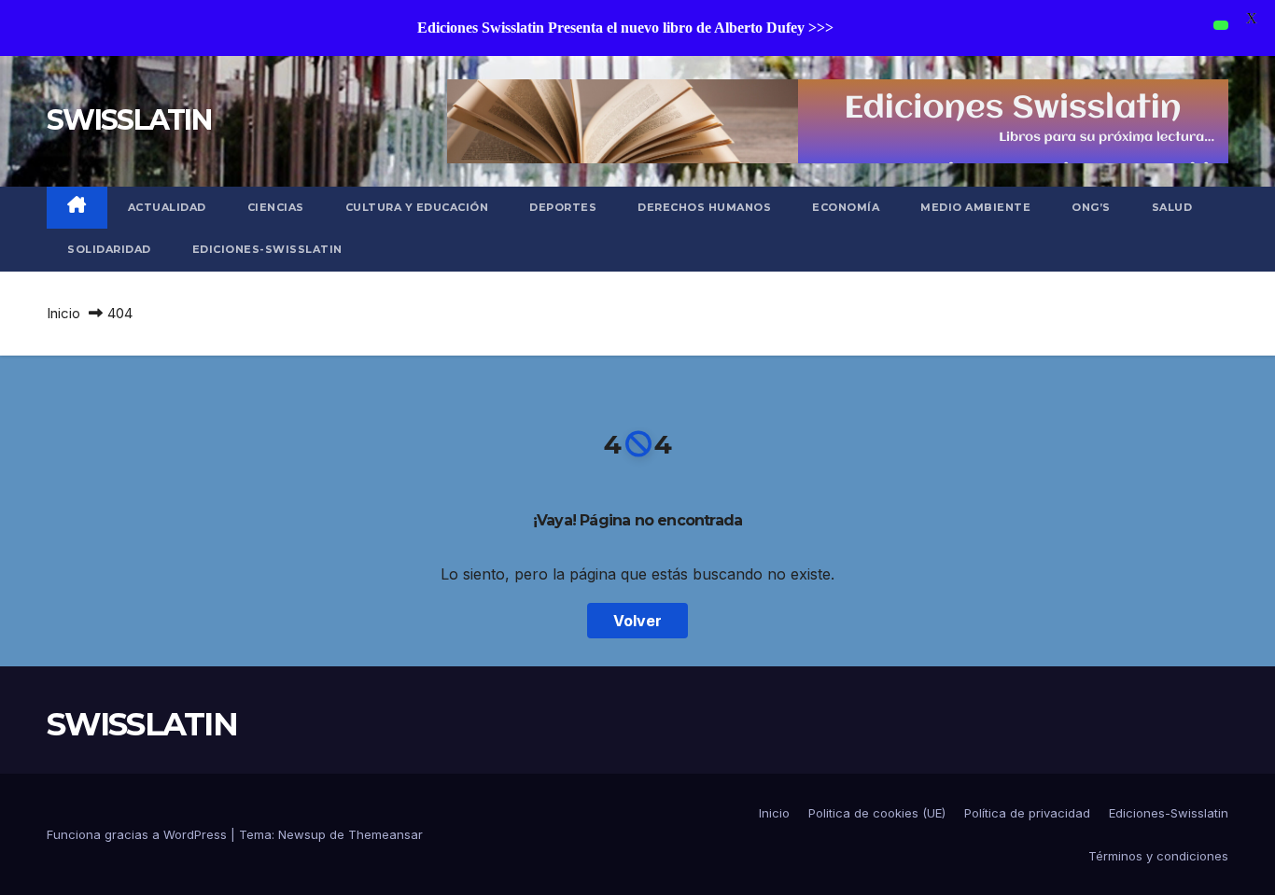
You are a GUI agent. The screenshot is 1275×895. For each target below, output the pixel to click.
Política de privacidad (1027, 812)
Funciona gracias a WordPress (139, 834)
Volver (637, 620)
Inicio (63, 313)
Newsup (302, 834)
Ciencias (275, 207)
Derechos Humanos (704, 207)
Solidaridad (109, 249)
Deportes (562, 207)
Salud (1172, 207)
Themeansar (385, 834)
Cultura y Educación (417, 207)
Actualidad (167, 207)
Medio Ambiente (975, 207)
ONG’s (1091, 207)
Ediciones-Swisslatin (267, 249)
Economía (845, 207)
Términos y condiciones (1158, 855)
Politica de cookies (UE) (877, 812)
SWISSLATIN (129, 120)
